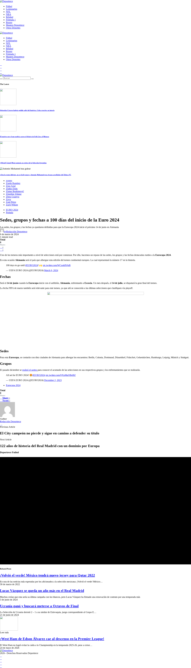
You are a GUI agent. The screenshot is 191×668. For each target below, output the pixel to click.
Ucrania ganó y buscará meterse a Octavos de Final (39, 606)
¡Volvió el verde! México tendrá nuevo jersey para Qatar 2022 (47, 575)
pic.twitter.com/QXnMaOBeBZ (61, 375)
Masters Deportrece (15, 25)
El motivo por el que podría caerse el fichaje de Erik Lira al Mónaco (24, 136)
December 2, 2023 (53, 380)
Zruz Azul (11, 186)
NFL (8, 11)
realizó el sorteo (30, 370)
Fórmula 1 (11, 19)
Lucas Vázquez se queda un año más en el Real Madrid (42, 591)
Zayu (8, 199)
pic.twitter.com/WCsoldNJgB (57, 265)
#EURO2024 (31, 265)
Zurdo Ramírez (13, 183)
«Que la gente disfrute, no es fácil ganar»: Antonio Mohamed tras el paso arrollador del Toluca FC (35, 175)
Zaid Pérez (11, 202)
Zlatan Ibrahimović (15, 191)
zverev (9, 180)
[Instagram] (1, 70)
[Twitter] (1, 72)
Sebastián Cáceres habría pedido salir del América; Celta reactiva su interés (27, 110)
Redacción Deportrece (10, 421)
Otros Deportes (13, 28)
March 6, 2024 (51, 270)
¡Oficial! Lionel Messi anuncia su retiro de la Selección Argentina (23, 163)
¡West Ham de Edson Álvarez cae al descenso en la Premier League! (52, 639)
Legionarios (11, 9)
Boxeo (9, 22)
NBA (8, 14)
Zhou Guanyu (12, 196)
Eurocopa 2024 (13, 385)
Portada (9, 212)
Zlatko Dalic (12, 188)
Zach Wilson (12, 204)
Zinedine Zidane (13, 194)
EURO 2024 (12, 210)
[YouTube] (1, 67)
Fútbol (9, 6)
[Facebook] (1, 64)
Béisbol (9, 17)
